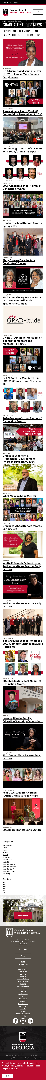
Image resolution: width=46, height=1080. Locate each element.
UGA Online (23, 1016)
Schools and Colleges (12, 1055)
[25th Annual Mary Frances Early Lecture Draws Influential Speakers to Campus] (23, 279)
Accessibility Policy (23, 979)
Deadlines (23, 991)
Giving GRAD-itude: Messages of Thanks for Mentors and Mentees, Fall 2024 (22, 340)
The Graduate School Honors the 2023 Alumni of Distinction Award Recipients (23, 643)
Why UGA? (23, 976)
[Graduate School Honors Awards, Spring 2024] (23, 509)
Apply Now (23, 949)
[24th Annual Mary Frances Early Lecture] (23, 585)
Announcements (8, 845)
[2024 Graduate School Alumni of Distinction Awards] (23, 400)
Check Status (23, 998)
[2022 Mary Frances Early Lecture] (23, 811)
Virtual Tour (23, 974)
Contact (23, 966)
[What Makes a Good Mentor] (23, 477)
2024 (4, 886)
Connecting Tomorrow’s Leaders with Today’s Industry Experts (22, 150)
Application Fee (23, 994)
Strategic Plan (23, 971)
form (16, 1068)
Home (4, 21)
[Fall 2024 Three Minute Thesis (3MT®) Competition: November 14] (23, 359)
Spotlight (6, 862)
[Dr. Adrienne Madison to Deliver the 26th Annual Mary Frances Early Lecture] (23, 52)
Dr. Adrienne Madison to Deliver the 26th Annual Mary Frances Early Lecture (22, 74)
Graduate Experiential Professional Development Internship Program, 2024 (19, 458)
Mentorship (6, 857)
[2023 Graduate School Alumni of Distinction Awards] (23, 662)
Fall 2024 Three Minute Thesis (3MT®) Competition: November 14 (23, 381)
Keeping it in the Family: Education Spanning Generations (23, 720)
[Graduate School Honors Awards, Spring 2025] (23, 204)
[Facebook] (16, 1022)
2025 (4, 884)
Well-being (6, 874)
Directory (34, 1055)
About (23, 962)
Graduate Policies (23, 969)
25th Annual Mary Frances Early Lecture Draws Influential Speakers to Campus (22, 300)
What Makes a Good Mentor (19, 496)
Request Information (23, 986)
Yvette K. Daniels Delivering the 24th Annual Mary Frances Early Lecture (22, 566)
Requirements (23, 989)
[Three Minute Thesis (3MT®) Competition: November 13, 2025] (23, 93)
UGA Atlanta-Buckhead (23, 1013)
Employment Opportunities (33, 1058)
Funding (5, 852)
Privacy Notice (8, 1066)
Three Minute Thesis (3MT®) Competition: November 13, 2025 (22, 113)
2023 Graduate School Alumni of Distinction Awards (22, 682)
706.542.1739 (23, 944)
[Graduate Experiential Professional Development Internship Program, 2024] (23, 437)
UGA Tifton (23, 1011)
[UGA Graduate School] (18, 12)
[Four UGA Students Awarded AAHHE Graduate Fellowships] (23, 774)
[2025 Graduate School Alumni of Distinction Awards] (23, 167)
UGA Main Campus (23, 1004)
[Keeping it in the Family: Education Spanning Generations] (23, 699)
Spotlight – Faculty (9, 864)
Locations (23, 1001)
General (5, 855)
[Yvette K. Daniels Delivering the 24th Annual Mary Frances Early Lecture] (23, 544)
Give (23, 956)
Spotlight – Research (9, 867)
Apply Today (23, 915)
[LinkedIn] (30, 1022)
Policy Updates (7, 859)
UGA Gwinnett (23, 1006)
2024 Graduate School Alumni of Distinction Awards (22, 420)
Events (5, 850)
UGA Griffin (23, 1008)
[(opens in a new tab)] (23, 242)
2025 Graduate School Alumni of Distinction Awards (22, 187)
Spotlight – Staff (8, 869)
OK (7, 1076)
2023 (4, 888)
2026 (4, 882)
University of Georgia (10, 2)
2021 (4, 892)
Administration (23, 964)
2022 (4, 890)
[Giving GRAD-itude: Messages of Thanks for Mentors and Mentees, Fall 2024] (23, 319)
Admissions (23, 984)
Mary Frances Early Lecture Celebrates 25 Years (19, 262)
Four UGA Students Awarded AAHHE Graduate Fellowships (20, 794)
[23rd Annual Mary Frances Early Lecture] (23, 737)
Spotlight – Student (9, 871)
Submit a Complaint (23, 981)
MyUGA (12, 1058)
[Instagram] (23, 1022)
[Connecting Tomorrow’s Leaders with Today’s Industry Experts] (23, 130)
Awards (5, 848)
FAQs (23, 996)
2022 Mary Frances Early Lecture (22, 829)
